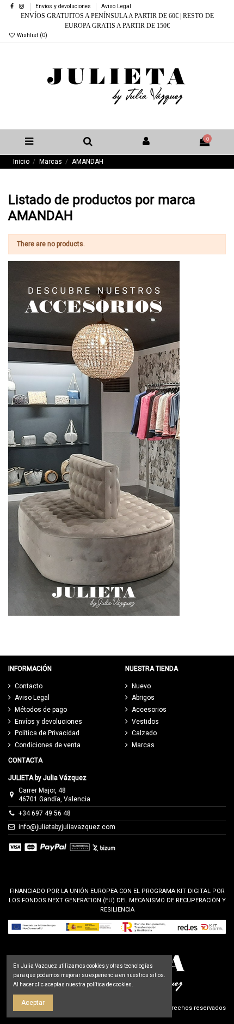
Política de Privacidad (47, 733)
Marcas (143, 745)
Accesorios (149, 709)
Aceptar (33, 1003)
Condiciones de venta (48, 745)
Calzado (144, 733)
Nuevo (141, 686)
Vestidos (145, 721)
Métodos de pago (41, 709)
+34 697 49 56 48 (45, 813)
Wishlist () (31, 35)
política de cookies (109, 984)
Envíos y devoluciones (64, 6)
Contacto (28, 686)
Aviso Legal (116, 6)
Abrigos (143, 697)
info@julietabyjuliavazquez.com (67, 827)
